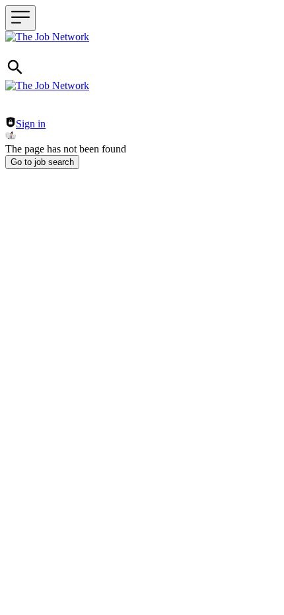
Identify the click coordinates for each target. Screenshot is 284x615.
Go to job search (42, 162)
